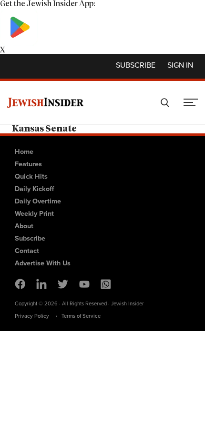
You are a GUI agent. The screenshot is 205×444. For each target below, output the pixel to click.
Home (24, 151)
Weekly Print (34, 213)
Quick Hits (31, 176)
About (24, 226)
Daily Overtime (38, 201)
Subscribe (135, 65)
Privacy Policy (32, 316)
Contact (27, 250)
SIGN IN (180, 65)
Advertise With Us (43, 263)
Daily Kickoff (34, 188)
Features (28, 164)
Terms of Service (81, 316)
